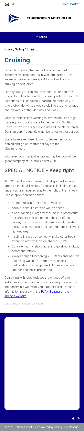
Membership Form (17, 327)
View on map (14, 403)
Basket (75, 4)
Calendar (66, 346)
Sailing (19, 49)
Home (8, 49)
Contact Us (13, 351)
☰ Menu (42, 37)
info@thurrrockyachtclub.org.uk (34, 394)
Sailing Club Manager (66, 427)
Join (65, 4)
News (51, 346)
